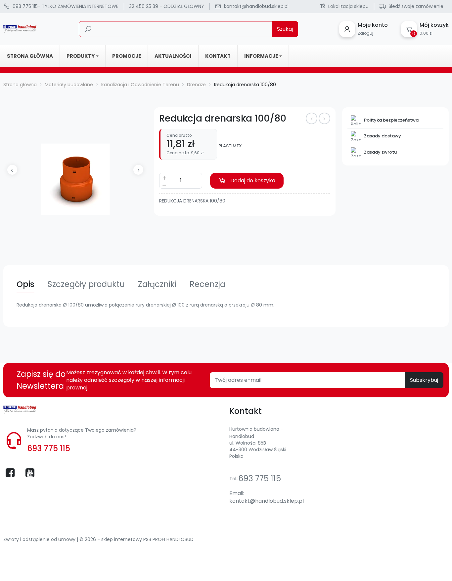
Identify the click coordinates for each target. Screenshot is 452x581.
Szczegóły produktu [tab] (86, 284)
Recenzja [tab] (207, 284)
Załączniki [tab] (157, 284)
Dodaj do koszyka (252, 180)
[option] (75, 179)
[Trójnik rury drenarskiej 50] (324, 118)
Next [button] (138, 170)
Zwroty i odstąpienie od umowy (40, 539)
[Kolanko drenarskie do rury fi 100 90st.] (311, 118)
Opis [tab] (25, 284)
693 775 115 (48, 448)
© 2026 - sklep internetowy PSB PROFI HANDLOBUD (136, 539)
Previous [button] (12, 170)
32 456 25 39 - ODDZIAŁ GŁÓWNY (166, 6)
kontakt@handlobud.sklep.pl (266, 501)
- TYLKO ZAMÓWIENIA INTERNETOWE (65, 6)
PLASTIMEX (230, 146)
